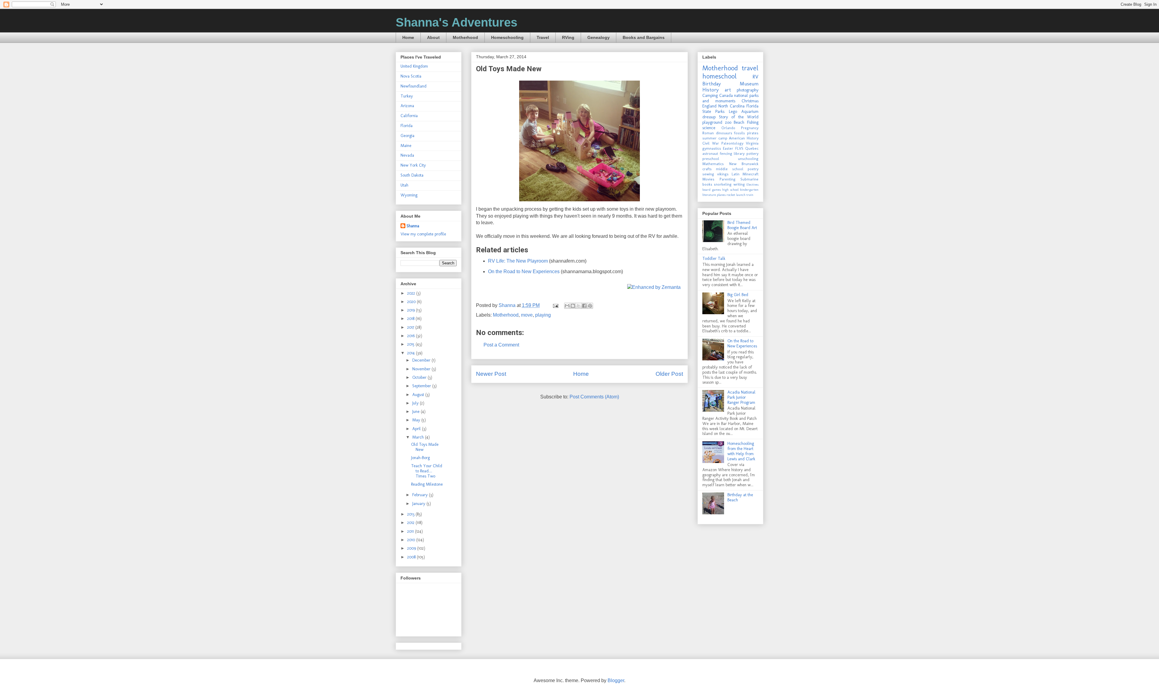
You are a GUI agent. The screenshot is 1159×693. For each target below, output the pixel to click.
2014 (411, 353)
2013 (411, 514)
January (419, 503)
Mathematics (713, 163)
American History (743, 138)
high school (730, 189)
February (420, 494)
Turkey (407, 96)
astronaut (710, 153)
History (710, 90)
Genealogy (598, 37)
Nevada (407, 155)
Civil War (710, 143)
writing (739, 184)
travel (750, 68)
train (749, 195)
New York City (413, 165)
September (422, 385)
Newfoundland (413, 86)
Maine (406, 145)
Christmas (750, 101)
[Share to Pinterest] (590, 306)
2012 (411, 522)
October (420, 377)
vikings (723, 174)
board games (711, 189)
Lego (733, 111)
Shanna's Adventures (456, 22)
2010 (411, 539)
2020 (412, 301)
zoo (728, 122)
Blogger (616, 680)
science (708, 127)
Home (408, 37)
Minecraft (750, 174)
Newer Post (491, 374)
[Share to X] (579, 306)
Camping (710, 95)
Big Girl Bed (737, 294)
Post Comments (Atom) (594, 396)
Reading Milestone (427, 484)
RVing (568, 37)
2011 (411, 531)
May (416, 420)
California (409, 115)
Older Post (669, 374)
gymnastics (711, 148)
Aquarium (749, 111)
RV (755, 77)
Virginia (752, 143)
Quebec (751, 148)
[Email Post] (555, 305)
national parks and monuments (730, 98)
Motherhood (465, 37)
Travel (543, 37)
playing (543, 315)
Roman (708, 133)
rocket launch (736, 195)
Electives (752, 184)
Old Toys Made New (425, 447)
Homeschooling (507, 37)
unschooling (748, 158)
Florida (407, 125)
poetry (753, 169)
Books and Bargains (644, 37)
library (739, 153)
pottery (752, 153)
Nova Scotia (411, 76)
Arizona (407, 105)
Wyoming (409, 195)
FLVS (739, 148)
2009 (412, 548)
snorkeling (723, 184)
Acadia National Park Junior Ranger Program (741, 397)
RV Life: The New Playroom (518, 260)
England (709, 106)
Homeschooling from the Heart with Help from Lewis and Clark (741, 451)
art (728, 90)
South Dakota (412, 175)
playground (712, 122)
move (527, 315)
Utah (404, 185)
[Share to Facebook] (584, 306)
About (433, 37)
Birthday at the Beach (740, 497)
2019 (411, 310)
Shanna (413, 225)
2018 (411, 318)
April (417, 428)
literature (709, 195)
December (422, 360)
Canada (726, 95)
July (416, 403)
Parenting (728, 179)
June (416, 411)
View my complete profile (423, 234)
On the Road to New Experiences (524, 271)
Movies (708, 179)
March (418, 437)
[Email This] (567, 306)
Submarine (749, 179)
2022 (411, 293)
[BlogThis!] (573, 306)
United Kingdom (414, 66)
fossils (739, 133)
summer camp (714, 138)
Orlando (728, 128)
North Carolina (731, 106)
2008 (412, 557)
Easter (728, 148)
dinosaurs (724, 133)
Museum (749, 84)
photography (747, 90)
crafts (707, 169)
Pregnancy (749, 128)
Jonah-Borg (420, 457)
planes (721, 195)
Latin (735, 174)
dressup (709, 117)
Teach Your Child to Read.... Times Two (426, 471)
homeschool (719, 76)
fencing (726, 153)
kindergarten (749, 189)
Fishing (752, 122)
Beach (739, 122)
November (422, 369)
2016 (411, 335)
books (707, 184)
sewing (708, 174)
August (418, 394)
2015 (411, 344)
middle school (729, 169)
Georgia (407, 135)
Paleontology (732, 143)
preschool (710, 158)
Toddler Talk (713, 258)
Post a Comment (501, 344)
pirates (752, 133)
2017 (411, 327)
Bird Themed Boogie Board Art (742, 225)
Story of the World (738, 117)
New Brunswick (744, 163)
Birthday (711, 84)
